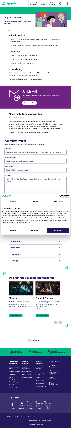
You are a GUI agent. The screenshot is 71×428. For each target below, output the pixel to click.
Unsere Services (54, 362)
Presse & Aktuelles (52, 378)
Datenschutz (32, 417)
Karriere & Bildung (13, 382)
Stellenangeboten (35, 79)
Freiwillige (14, 261)
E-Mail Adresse (9, 166)
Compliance (51, 417)
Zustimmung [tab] (12, 201)
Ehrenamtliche (16, 254)
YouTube (30, 408)
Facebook (12, 408)
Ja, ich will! (29, 91)
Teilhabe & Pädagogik (39, 362)
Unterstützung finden (41, 386)
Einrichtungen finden (14, 388)
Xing (48, 408)
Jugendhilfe (38, 377)
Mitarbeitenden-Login (36, 424)
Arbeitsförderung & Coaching (40, 373)
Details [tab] (35, 201)
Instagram (21, 408)
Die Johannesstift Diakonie (53, 372)
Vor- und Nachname (10, 157)
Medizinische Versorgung (13, 362)
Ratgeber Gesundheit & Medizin (14, 367)
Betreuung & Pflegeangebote (26, 367)
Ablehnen (13, 230)
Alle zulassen (58, 230)
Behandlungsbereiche (14, 371)
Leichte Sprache (46, 420)
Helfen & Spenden (13, 385)
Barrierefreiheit (32, 420)
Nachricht (7, 175)
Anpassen (34, 230)
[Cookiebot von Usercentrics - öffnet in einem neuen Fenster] (61, 196)
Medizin (13, 298)
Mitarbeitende (15, 248)
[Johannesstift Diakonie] (9, 3)
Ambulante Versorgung (12, 378)
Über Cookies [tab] (58, 201)
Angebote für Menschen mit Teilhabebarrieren (40, 368)
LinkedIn (39, 408)
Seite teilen (36, 340)
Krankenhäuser (12, 374)
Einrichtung (7, 148)
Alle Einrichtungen (53, 383)
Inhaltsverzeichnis (30, 59)
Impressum (42, 417)
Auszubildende (16, 241)
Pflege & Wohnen (44, 298)
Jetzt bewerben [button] (29, 103)
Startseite (30, 63)
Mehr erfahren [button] (16, 315)
